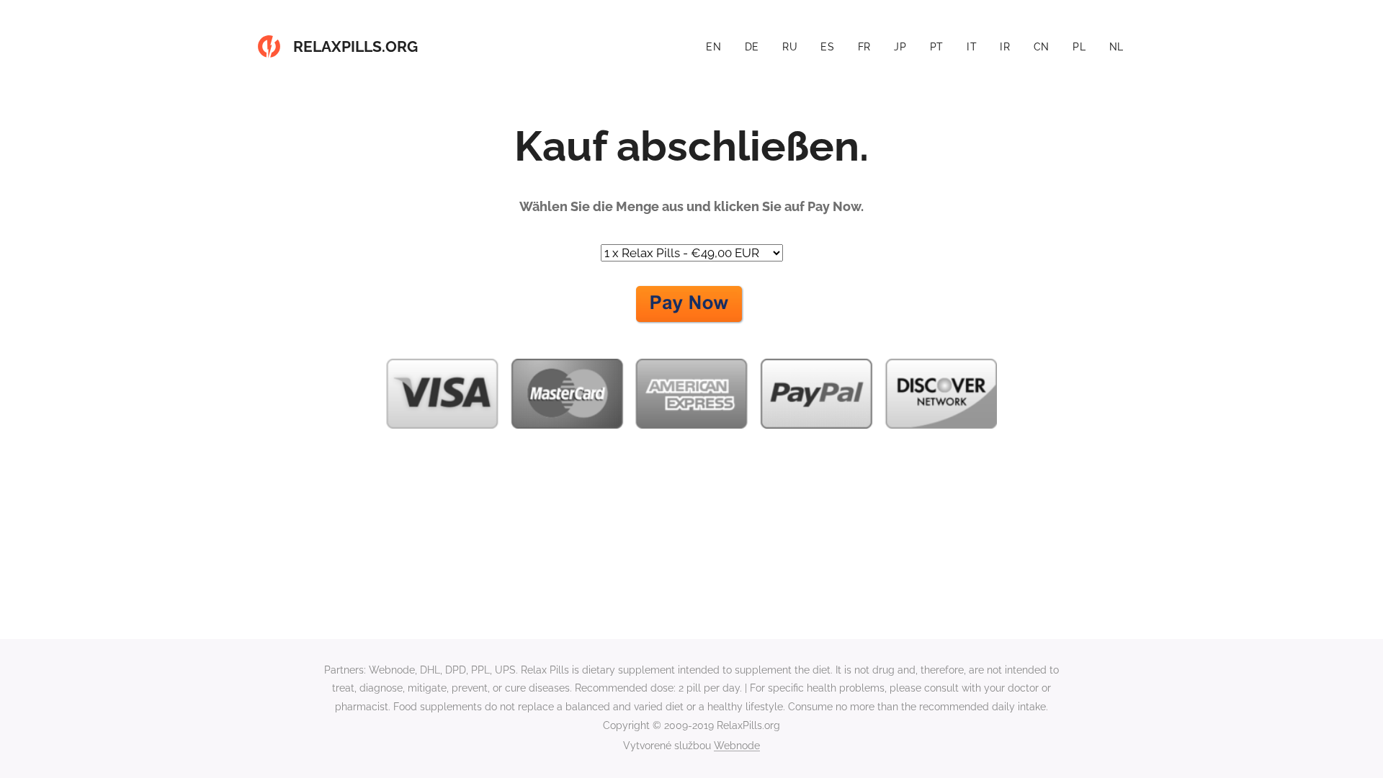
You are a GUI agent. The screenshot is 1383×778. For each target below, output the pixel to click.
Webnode (737, 745)
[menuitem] (717, 47)
